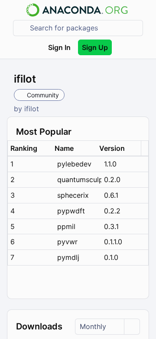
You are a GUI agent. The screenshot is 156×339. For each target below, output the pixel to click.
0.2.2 (112, 210)
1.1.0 (110, 164)
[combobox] (84, 28)
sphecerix (73, 195)
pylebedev (74, 164)
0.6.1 (111, 195)
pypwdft (71, 210)
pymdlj (68, 257)
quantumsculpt (79, 179)
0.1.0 (111, 257)
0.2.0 (112, 179)
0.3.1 (111, 226)
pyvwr (67, 241)
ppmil (66, 226)
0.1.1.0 (113, 241)
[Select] (132, 326)
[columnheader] (30, 148)
